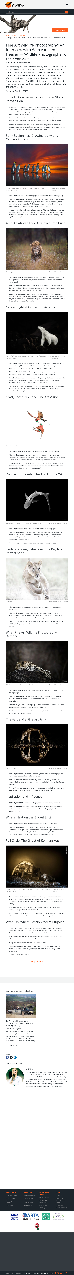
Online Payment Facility (60, 1201)
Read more (13, 1045)
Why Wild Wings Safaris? (44, 1193)
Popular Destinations (30, 1195)
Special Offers (28, 1205)
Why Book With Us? (44, 1197)
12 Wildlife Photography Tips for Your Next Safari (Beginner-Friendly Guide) (20, 1023)
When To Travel (10, 1198)
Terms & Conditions (62, 1208)
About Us (14, 35)
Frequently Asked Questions (11, 1201)
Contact (58, 1193)
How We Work (43, 1200)
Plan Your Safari (11, 1193)
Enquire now (60, 30)
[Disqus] (37, 1116)
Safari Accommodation (28, 1201)
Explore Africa (28, 1193)
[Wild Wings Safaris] (15, 4)
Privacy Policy (60, 1205)
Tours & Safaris (28, 1198)
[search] (66, 12)
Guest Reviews (43, 1202)
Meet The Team (43, 1205)
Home (7, 35)
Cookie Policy (26, 1273)
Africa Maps (9, 1205)
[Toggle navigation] (66, 4)
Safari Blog (22, 35)
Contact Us (59, 1195)
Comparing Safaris (11, 1195)
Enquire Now (59, 1198)
